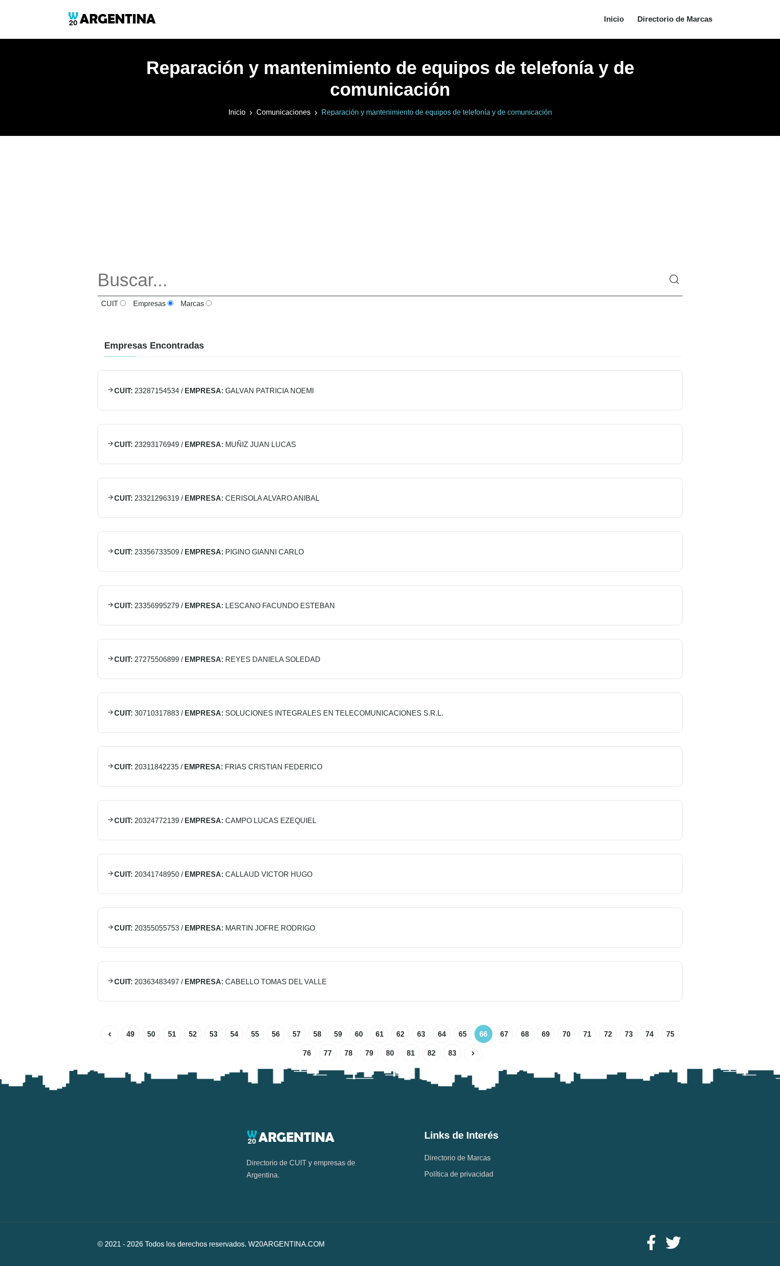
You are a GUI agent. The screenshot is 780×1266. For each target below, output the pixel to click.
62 (400, 1034)
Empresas (148, 303)
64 (442, 1034)
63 (421, 1034)
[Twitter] (673, 1243)
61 (380, 1034)
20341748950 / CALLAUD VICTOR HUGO (213, 874)
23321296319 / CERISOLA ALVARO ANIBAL (217, 498)
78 (348, 1053)
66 (483, 1034)
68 (525, 1034)
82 (431, 1053)
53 (213, 1034)
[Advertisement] (390, 199)
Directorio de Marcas (674, 19)
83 (452, 1053)
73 (629, 1034)
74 (649, 1034)
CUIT (109, 303)
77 (328, 1053)
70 (566, 1034)
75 (670, 1034)
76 (307, 1053)
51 (172, 1034)
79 (369, 1053)
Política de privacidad (458, 1174)
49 (130, 1034)
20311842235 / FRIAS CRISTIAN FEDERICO (218, 767)
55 (255, 1034)
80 (390, 1053)
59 (338, 1034)
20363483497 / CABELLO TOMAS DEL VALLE (220, 982)
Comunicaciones (283, 112)
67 (504, 1034)
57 (296, 1034)
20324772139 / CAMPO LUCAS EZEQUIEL (215, 820)
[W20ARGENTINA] (112, 19)
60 (359, 1034)
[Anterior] (110, 1034)
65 (463, 1034)
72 (608, 1034)
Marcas (191, 303)
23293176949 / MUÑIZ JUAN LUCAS (205, 444)
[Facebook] (651, 1243)
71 (587, 1034)
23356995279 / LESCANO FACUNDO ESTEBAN (224, 606)
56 (276, 1034)
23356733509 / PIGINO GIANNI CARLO (209, 552)
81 (411, 1053)
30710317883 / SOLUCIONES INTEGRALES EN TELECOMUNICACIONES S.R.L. (278, 713)
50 (151, 1034)
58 (317, 1034)
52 (193, 1034)
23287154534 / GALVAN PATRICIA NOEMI (214, 391)
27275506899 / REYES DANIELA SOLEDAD (217, 659)
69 (546, 1034)
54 (234, 1034)
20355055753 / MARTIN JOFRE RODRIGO (214, 928)
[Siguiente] (473, 1053)
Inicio (614, 19)
